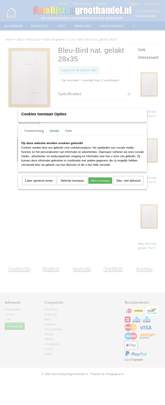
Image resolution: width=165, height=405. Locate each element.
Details (54, 131)
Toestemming (34, 131)
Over (68, 131)
